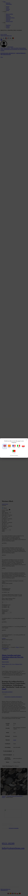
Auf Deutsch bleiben (14, 455)
